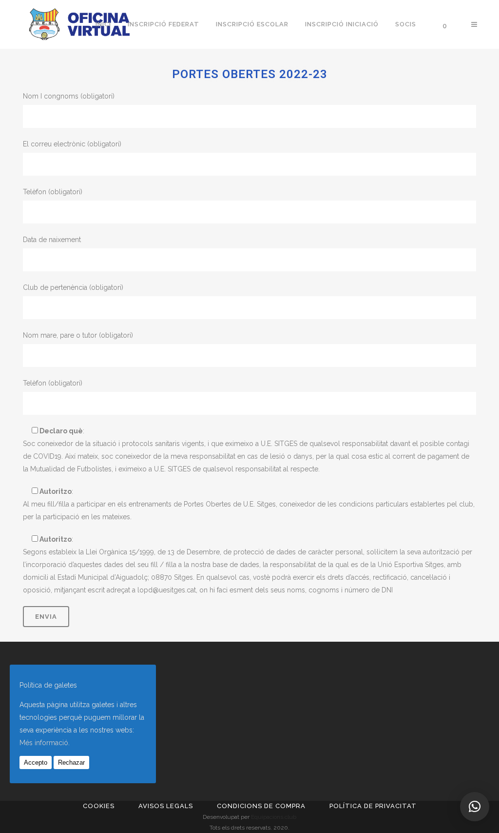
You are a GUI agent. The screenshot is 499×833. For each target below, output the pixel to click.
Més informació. (44, 743)
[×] (474, 806)
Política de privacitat (373, 806)
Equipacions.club (273, 816)
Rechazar (71, 762)
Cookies (99, 806)
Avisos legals (165, 806)
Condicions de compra (261, 806)
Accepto (35, 762)
